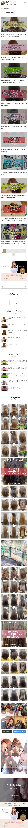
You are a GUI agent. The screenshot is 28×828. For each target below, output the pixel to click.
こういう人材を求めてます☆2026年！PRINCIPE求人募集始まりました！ (17, 381)
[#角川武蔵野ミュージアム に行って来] (14, 553)
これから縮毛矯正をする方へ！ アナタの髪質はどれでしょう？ (17, 331)
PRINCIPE (7, 8)
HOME (2, 8)
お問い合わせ (22, 803)
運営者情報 (5, 803)
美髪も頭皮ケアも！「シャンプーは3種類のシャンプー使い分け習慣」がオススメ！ (17, 375)
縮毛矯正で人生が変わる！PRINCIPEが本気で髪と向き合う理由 (17, 387)
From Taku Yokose (14, 795)
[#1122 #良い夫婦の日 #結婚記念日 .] (14, 716)
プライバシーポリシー (13, 803)
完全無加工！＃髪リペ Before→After (16, 344)
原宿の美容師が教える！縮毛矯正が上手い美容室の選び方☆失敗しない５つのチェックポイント (13, 244)
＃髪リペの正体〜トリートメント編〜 (17, 324)
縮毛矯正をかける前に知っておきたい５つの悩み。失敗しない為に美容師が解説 (17, 361)
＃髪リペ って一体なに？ (14, 337)
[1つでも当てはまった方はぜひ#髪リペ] (14, 471)
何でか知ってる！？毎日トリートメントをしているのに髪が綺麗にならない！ (17, 368)
